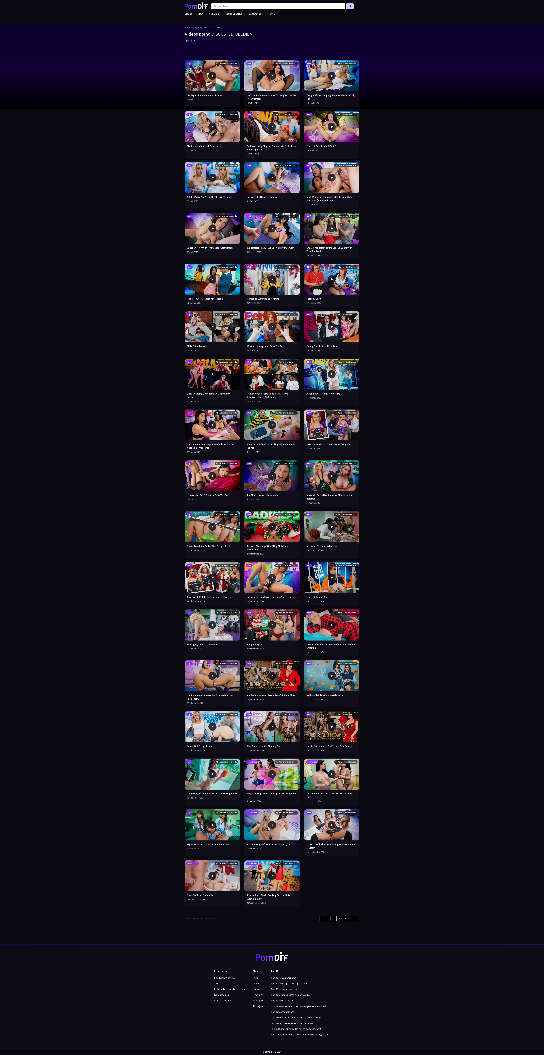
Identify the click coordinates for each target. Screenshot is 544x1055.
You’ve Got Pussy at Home (200, 746)
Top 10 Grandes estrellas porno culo (290, 994)
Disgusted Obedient (213, 27)
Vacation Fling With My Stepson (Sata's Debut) (210, 248)
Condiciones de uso (224, 977)
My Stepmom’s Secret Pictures (202, 146)
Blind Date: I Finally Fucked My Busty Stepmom (270, 248)
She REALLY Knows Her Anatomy (263, 495)
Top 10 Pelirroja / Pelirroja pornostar (291, 983)
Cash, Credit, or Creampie (200, 895)
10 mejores (259, 1000)
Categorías (255, 13)
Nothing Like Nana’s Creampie (262, 197)
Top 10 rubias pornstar (283, 977)
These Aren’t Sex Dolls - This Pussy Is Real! (208, 546)
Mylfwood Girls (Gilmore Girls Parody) (325, 695)
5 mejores (258, 994)
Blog (200, 13)
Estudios (214, 13)
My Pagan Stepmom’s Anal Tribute (204, 95)
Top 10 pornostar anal (283, 1011)
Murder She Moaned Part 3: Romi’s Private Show (271, 695)
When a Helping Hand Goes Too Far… (266, 346)
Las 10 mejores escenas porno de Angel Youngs (296, 1017)
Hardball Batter (314, 298)
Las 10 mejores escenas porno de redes (292, 1023)
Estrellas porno (234, 13)
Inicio (187, 27)
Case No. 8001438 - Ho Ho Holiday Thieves (209, 597)
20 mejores (259, 1006)
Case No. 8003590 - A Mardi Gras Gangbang (328, 444)
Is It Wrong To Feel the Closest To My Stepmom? (212, 793)
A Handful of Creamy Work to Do (323, 393)
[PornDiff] (196, 5)
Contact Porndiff (223, 1000)
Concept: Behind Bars (317, 597)
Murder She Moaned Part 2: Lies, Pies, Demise (329, 746)
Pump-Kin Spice (254, 644)
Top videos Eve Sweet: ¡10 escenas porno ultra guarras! (300, 1034)
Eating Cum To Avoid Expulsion (322, 346)
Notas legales (221, 994)
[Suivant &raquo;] (356, 918)
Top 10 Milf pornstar (282, 1000)
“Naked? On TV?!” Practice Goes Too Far (207, 495)
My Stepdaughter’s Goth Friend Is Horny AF (268, 844)
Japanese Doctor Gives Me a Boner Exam (208, 844)
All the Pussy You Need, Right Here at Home (209, 197)
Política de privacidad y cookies (230, 989)
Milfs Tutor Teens (196, 346)
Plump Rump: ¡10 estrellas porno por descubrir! (296, 1028)
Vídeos (188, 13)
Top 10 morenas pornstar (284, 989)
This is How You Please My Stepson (205, 298)
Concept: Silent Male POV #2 (321, 146)
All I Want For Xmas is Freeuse (321, 546)
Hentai (271, 13)
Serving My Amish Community (202, 644)
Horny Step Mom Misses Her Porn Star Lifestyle (271, 597)
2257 (216, 983)
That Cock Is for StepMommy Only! (264, 746)
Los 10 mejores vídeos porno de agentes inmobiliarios (299, 1006)
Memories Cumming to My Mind (263, 298)
